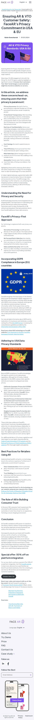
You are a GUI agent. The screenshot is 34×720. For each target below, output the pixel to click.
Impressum (29, 716)
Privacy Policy (20, 716)
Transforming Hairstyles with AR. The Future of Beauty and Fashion (16, 605)
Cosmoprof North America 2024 (12, 585)
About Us (6, 633)
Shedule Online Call (8, 576)
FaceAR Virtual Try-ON (8, 9)
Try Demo (6, 637)
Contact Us (7, 649)
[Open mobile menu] (30, 2)
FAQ (3, 645)
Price (4, 641)
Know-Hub (18, 9)
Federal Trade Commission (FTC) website (13, 441)
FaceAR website (26, 564)
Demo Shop (16, 700)
